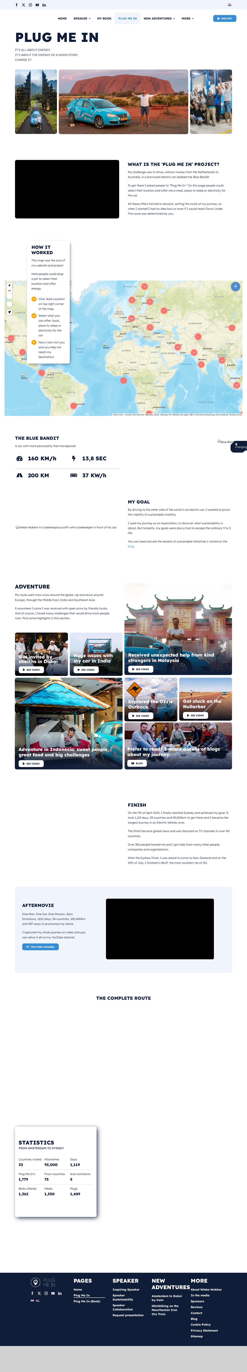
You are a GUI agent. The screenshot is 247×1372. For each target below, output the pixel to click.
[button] (73, 405)
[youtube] (37, 4)
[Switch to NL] (230, 4)
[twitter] (23, 4)
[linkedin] (44, 4)
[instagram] (30, 4)
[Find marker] (9, 304)
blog (131, 546)
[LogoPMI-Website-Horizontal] (44, 1279)
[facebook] (16, 4)
